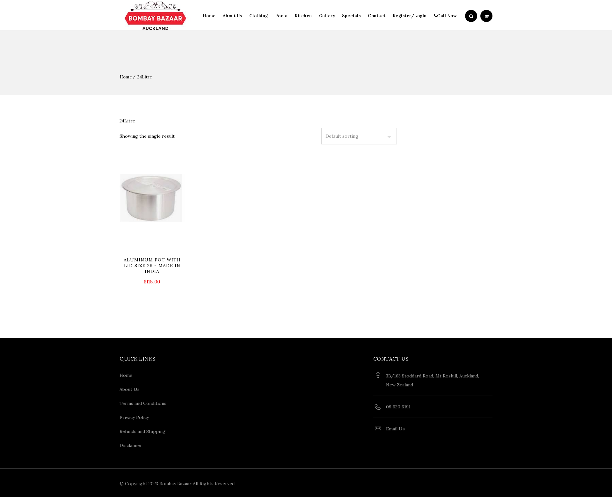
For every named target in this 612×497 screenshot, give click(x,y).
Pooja (281, 15)
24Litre (144, 77)
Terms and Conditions (143, 403)
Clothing (258, 15)
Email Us (395, 429)
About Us (232, 15)
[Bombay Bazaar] (155, 16)
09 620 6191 (398, 407)
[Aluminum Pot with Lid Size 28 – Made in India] (152, 226)
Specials (351, 15)
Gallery (327, 15)
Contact (377, 15)
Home (209, 15)
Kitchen (303, 15)
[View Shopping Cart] (486, 16)
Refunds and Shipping (142, 431)
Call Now (447, 15)
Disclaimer (131, 445)
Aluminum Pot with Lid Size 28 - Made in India (152, 265)
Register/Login (410, 15)
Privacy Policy (134, 417)
